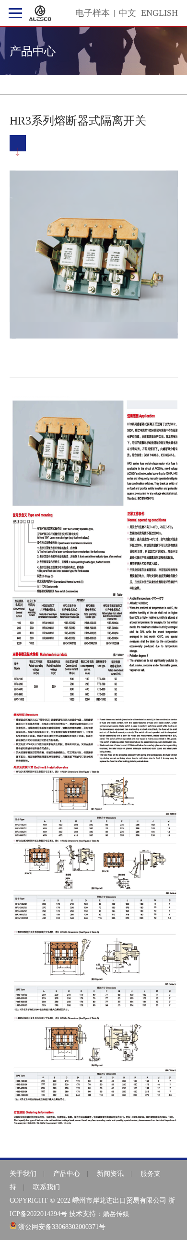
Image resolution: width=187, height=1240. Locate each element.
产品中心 (66, 1173)
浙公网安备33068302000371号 (61, 1226)
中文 (127, 13)
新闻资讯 (110, 1173)
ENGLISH (159, 13)
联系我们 (46, 1187)
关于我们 (23, 1173)
